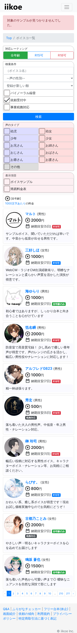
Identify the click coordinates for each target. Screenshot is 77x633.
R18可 (62, 55)
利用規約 (43, 614)
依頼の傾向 (26, 614)
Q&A (6, 609)
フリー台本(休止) (56, 609)
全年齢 (15, 55)
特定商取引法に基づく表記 (37, 618)
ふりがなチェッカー (26, 609)
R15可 (39, 55)
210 (61, 593)
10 (49, 593)
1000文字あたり (15, 203)
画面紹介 (9, 614)
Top (9, 38)
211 (68, 593)
